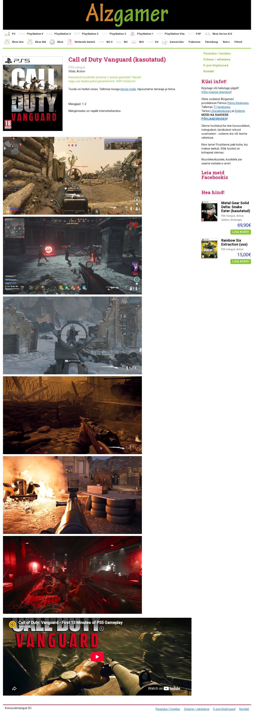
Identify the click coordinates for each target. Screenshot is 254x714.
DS (156, 41)
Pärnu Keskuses (237, 103)
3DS (141, 41)
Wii (126, 41)
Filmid (238, 41)
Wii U (109, 41)
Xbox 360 (40, 41)
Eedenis (240, 111)
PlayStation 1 (145, 33)
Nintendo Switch (85, 41)
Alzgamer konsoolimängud (127, 15)
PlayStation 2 (118, 33)
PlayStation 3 (90, 33)
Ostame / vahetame (216, 59)
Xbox (60, 41)
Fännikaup (211, 41)
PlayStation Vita (175, 33)
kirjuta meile (128, 89)
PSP (198, 33)
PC (13, 33)
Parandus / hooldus (217, 53)
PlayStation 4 (62, 33)
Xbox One (18, 41)
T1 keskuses (222, 107)
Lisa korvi (240, 232)
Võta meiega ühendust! (216, 92)
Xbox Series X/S (222, 33)
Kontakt (208, 71)
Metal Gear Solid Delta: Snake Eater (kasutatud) (235, 207)
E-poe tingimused (215, 65)
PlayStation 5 (35, 33)
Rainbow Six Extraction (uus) (234, 242)
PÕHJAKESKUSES (214, 119)
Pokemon (194, 41)
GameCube (177, 41)
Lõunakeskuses (221, 111)
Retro (226, 41)
